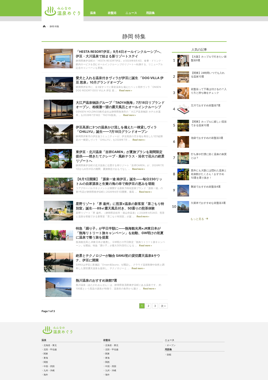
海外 (46, 374)
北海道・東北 (50, 345)
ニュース (131, 13)
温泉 (93, 13)
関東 (46, 353)
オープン (171, 345)
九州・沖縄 (49, 370)
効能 (169, 354)
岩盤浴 (112, 13)
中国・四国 (49, 366)
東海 (46, 357)
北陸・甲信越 (50, 349)
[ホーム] (44, 26)
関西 (46, 362)
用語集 (150, 13)
